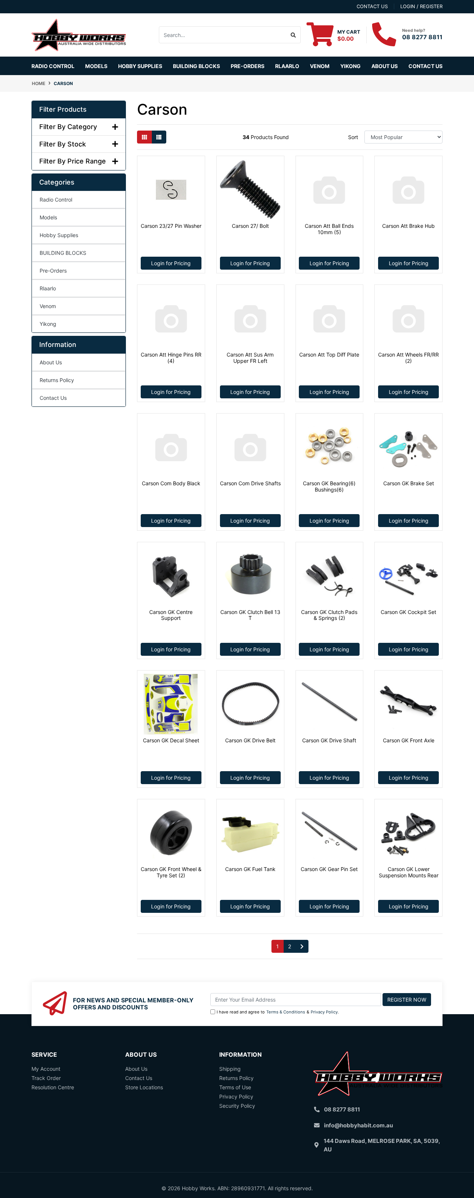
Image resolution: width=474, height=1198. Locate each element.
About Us (384, 66)
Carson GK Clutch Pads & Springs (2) (329, 615)
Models (48, 217)
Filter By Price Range (72, 161)
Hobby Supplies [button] (140, 66)
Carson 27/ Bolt (250, 226)
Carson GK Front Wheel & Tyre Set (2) (171, 872)
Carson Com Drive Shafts (250, 483)
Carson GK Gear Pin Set (329, 869)
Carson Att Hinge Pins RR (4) (171, 357)
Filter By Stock (62, 144)
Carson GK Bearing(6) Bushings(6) (329, 486)
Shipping (230, 1069)
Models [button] (96, 66)
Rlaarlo (287, 66)
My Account (45, 1069)
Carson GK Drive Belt (250, 740)
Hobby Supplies (59, 235)
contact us (372, 6)
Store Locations (144, 1087)
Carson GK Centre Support (171, 615)
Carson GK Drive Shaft (329, 740)
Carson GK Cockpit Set (408, 612)
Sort (353, 137)
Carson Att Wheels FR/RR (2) (408, 357)
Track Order (46, 1078)
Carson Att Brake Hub (408, 226)
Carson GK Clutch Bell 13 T (250, 615)
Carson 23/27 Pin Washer (171, 226)
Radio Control (56, 199)
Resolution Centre (52, 1087)
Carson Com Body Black (171, 483)
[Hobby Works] (78, 34)
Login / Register (421, 6)
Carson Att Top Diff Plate (329, 354)
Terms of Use (235, 1087)
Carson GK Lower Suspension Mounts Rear (408, 872)
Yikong (350, 66)
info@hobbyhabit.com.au (358, 1125)
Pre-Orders (247, 66)
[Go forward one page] (302, 946)
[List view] (158, 137)
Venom (320, 66)
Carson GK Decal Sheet (171, 740)
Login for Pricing (171, 263)
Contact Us (425, 66)
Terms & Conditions (285, 1012)
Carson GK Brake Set (408, 483)
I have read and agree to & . (278, 1012)
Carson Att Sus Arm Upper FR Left (250, 357)
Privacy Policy (324, 1012)
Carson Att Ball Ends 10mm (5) (329, 229)
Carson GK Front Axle (408, 740)
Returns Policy (57, 380)
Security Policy (237, 1106)
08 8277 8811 (422, 37)
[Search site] (293, 34)
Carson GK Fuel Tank (250, 869)
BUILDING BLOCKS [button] (196, 66)
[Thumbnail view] (144, 137)
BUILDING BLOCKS (63, 253)
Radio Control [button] (52, 66)
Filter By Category (68, 127)
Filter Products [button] (63, 109)
